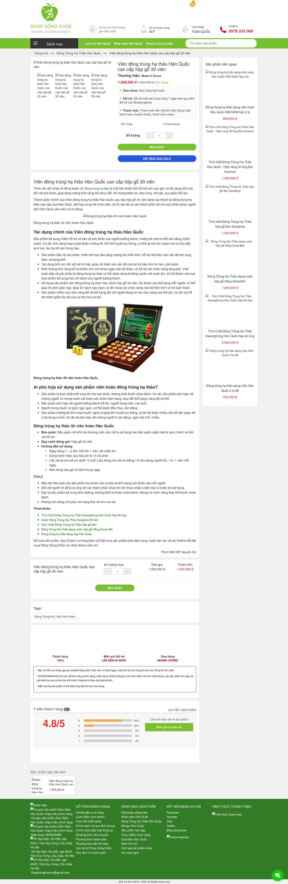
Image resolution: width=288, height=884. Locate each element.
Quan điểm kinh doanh (90, 817)
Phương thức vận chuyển (92, 835)
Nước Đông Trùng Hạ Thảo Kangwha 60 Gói (69, 520)
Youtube (172, 817)
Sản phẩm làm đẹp (133, 830)
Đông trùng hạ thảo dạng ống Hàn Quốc (66, 534)
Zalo (169, 821)
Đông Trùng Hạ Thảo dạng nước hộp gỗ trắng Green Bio (77, 529)
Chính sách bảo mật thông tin (94, 830)
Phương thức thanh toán (91, 839)
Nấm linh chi (129, 843)
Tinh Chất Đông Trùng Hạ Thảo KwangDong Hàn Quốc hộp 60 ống (83, 515)
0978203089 (53, 835)
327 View (126, 124)
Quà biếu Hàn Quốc (134, 839)
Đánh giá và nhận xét (169, 727)
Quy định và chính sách (91, 852)
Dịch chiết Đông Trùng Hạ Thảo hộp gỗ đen (68, 524)
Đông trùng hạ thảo (159, 43)
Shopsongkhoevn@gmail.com (50, 872)
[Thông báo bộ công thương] (235, 827)
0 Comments (171, 124)
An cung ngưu (130, 852)
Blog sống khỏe (177, 830)
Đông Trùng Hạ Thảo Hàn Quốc (141, 821)
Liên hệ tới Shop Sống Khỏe (93, 848)
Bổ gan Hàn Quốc (132, 826)
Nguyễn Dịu (188, 552)
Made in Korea (151, 76)
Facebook (173, 812)
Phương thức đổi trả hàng (92, 843)
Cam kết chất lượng (88, 821)
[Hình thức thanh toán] (235, 814)
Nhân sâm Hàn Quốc (128, 43)
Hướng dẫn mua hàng (90, 812)
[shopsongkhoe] (178, 837)
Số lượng (133, 135)
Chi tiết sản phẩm (182, 710)
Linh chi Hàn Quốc (97, 43)
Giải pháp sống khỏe (134, 812)
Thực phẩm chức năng (135, 835)
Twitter (171, 826)
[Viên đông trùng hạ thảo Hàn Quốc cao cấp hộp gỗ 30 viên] (45, 85)
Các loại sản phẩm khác (136, 848)
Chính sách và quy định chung (95, 826)
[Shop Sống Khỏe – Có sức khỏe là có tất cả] (144, 17)
